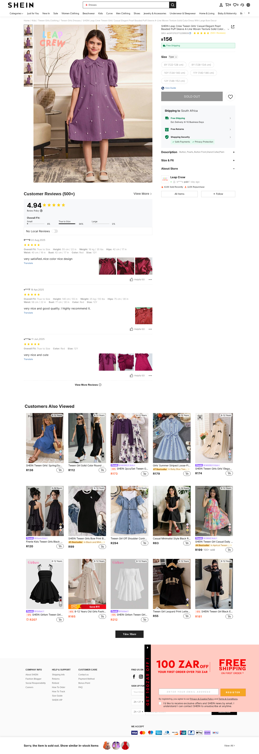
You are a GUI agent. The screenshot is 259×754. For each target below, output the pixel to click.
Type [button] (171, 57)
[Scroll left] (244, 13)
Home (27, 20)
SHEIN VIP (57, 700)
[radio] (173, 65)
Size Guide (57, 696)
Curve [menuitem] (109, 13)
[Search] (172, 5)
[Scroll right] (249, 13)
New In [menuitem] (46, 13)
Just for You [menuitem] (33, 13)
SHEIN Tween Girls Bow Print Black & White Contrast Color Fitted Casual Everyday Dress (87, 538)
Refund (55, 683)
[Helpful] (131, 279)
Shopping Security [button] (180, 137)
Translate (28, 263)
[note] (87, 606)
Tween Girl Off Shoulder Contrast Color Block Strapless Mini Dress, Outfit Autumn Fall (129, 538)
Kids (34, 20)
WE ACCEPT (137, 727)
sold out (192, 96)
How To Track (58, 691)
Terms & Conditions (228, 699)
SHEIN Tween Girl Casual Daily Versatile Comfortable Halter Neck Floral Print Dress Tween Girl (214, 541)
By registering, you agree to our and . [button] (198, 699)
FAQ (80, 687)
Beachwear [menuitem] (89, 13)
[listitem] (45, 447)
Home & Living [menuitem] (206, 13)
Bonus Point (84, 683)
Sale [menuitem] (55, 13)
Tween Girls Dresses (71, 20)
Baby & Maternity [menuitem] (227, 13)
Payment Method (86, 679)
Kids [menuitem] (100, 13)
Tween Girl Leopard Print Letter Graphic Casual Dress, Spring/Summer (172, 611)
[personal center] (221, 5)
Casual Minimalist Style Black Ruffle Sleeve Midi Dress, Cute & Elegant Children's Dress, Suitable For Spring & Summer (172, 538)
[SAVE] (230, 96)
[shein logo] (20, 5)
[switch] (55, 231)
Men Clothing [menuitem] (123, 13)
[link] (228, 5)
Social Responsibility (36, 683)
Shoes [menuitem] (137, 13)
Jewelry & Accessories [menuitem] (155, 13)
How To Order (58, 687)
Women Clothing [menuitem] (70, 13)
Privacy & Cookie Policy (202, 699)
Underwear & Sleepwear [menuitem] (183, 13)
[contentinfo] (184, 733)
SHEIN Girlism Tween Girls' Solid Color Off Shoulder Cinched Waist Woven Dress (129, 614)
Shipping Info (58, 674)
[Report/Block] (150, 279)
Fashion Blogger (33, 679)
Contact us (83, 674)
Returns (56, 679)
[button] (242, 5)
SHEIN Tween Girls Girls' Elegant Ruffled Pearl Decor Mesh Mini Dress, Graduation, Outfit (214, 468)
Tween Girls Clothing (48, 20)
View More (129, 634)
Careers (29, 687)
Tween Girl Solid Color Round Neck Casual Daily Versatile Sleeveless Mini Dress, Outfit (87, 465)
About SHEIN (32, 674)
